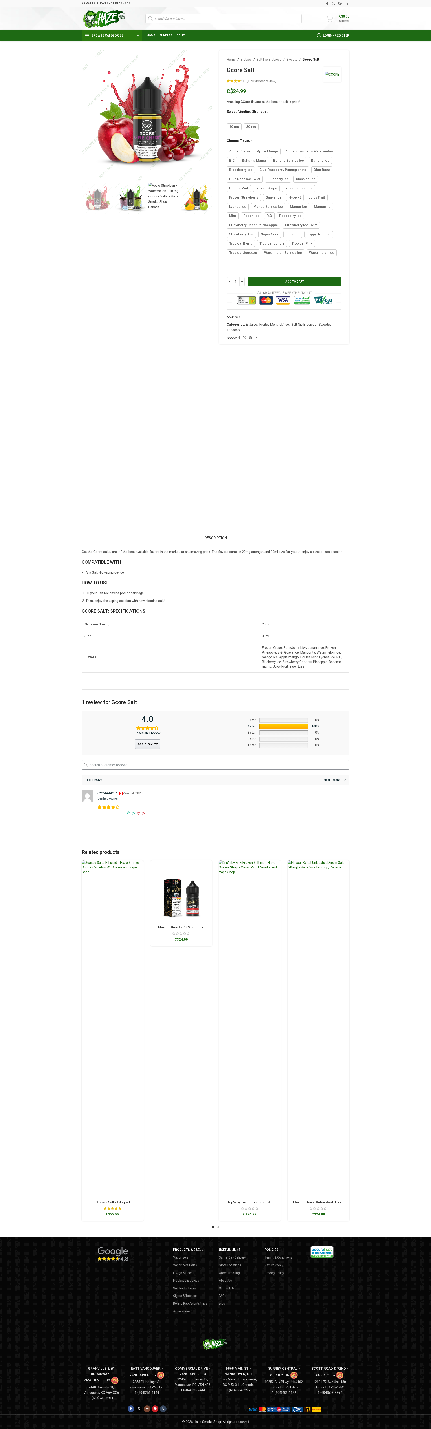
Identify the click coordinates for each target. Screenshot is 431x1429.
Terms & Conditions (278, 1257)
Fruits (263, 324)
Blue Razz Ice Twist (244, 179)
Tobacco (293, 234)
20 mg (251, 127)
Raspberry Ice (290, 216)
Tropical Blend (240, 243)
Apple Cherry (239, 151)
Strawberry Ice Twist (301, 225)
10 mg (234, 127)
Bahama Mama (254, 161)
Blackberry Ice (240, 170)
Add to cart (294, 281)
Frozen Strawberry (243, 197)
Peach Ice (251, 216)
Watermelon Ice (321, 253)
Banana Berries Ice (288, 161)
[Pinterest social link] (339, 3)
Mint (232, 216)
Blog (222, 1303)
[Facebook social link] (327, 3)
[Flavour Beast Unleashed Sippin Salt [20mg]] (319, 1028)
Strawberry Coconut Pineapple (253, 225)
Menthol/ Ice (279, 324)
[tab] (215, 535)
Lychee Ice (237, 207)
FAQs (222, 1296)
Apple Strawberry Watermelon (309, 151)
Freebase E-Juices (186, 1280)
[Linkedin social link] (346, 3)
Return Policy (274, 1265)
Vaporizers (181, 1257)
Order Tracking (229, 1273)
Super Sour (270, 234)
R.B (269, 216)
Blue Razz (322, 170)
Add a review (147, 744)
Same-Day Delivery (232, 1257)
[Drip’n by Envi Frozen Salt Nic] (250, 1028)
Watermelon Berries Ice (283, 253)
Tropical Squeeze (243, 253)
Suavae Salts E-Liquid (113, 1202)
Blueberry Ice (278, 179)
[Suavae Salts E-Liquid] (113, 1028)
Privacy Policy (274, 1273)
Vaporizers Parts (185, 1265)
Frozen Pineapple (298, 188)
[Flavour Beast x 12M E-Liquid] (181, 891)
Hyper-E (295, 197)
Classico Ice (305, 179)
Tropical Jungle (271, 243)
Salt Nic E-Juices (269, 59)
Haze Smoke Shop (207, 1422)
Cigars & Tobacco (185, 1296)
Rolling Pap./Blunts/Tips (190, 1303)
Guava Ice (273, 197)
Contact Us (226, 1288)
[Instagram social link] (147, 1408)
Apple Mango (267, 151)
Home (231, 59)
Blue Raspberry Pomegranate (283, 170)
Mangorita (322, 207)
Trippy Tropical (318, 234)
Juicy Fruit (316, 197)
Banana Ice (320, 161)
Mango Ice (298, 207)
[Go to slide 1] (213, 1227)
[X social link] (333, 3)
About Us (225, 1280)
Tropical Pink (302, 243)
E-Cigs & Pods (183, 1273)
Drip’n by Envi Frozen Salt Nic (250, 1202)
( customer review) (261, 81)
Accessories (181, 1311)
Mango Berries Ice (268, 207)
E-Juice (246, 59)
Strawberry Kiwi (241, 234)
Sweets (291, 59)
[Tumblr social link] (163, 1408)
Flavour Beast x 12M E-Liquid (181, 927)
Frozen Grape (266, 188)
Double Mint (238, 188)
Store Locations (230, 1265)
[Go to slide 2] (218, 1227)
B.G (232, 161)
